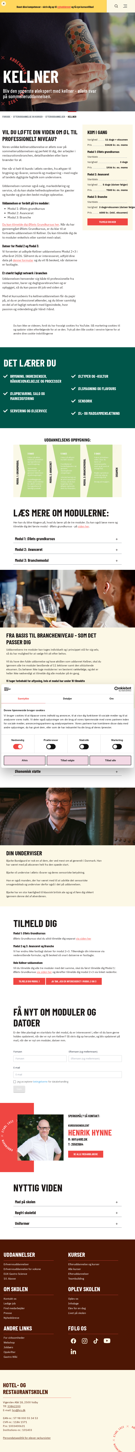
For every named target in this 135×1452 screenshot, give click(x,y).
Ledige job (10, 1303)
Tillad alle (110, 760)
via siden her (83, 938)
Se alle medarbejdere (86, 1154)
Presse (8, 1313)
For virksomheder (14, 1337)
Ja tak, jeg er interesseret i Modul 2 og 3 (73, 981)
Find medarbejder (14, 1308)
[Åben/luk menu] (125, 6)
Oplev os (73, 1298)
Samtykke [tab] (23, 698)
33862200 (14, 1406)
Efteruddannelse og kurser (28, 116)
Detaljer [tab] (67, 698)
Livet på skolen (77, 1313)
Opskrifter (9, 1352)
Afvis (25, 760)
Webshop (9, 1342)
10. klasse (10, 1278)
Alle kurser (74, 1269)
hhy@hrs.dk (79, 1139)
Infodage (73, 1303)
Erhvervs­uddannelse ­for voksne (22, 1269)
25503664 (77, 1144)
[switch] (51, 746)
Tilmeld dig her (107, 221)
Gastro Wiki (10, 1356)
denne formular (23, 260)
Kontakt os (10, 1298)
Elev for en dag (77, 1308)
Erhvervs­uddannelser (16, 1264)
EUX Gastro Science (15, 1273)
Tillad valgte (67, 760)
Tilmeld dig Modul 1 (29, 981)
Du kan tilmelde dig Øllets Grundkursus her (30, 224)
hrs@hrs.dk (18, 1410)
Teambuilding (76, 1278)
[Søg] (116, 5)
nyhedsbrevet (64, 6)
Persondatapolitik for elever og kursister (27, 1437)
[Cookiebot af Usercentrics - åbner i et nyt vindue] (116, 689)
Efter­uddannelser (55, 116)
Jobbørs (8, 1347)
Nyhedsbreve (11, 1317)
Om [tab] (111, 698)
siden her (83, 526)
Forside (6, 116)
